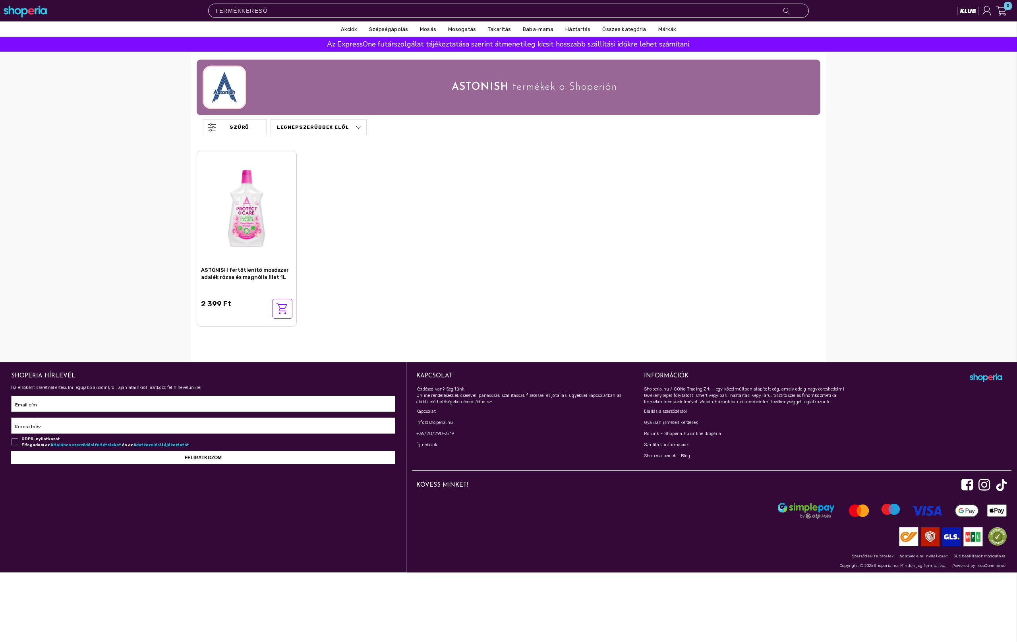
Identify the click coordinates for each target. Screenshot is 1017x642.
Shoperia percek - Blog (667, 455)
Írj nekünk (426, 444)
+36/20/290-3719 (435, 433)
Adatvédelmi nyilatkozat (923, 556)
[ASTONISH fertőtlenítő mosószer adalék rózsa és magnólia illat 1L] (246, 207)
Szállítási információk (666, 444)
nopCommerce (991, 565)
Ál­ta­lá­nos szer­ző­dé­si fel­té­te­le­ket (85, 445)
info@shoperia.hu (434, 422)
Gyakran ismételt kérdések (671, 422)
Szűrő (239, 127)
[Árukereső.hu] (995, 536)
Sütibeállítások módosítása (979, 556)
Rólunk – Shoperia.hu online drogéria (682, 433)
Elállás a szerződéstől (665, 411)
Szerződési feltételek (872, 556)
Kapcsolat (426, 411)
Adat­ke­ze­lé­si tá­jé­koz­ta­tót (161, 445)
